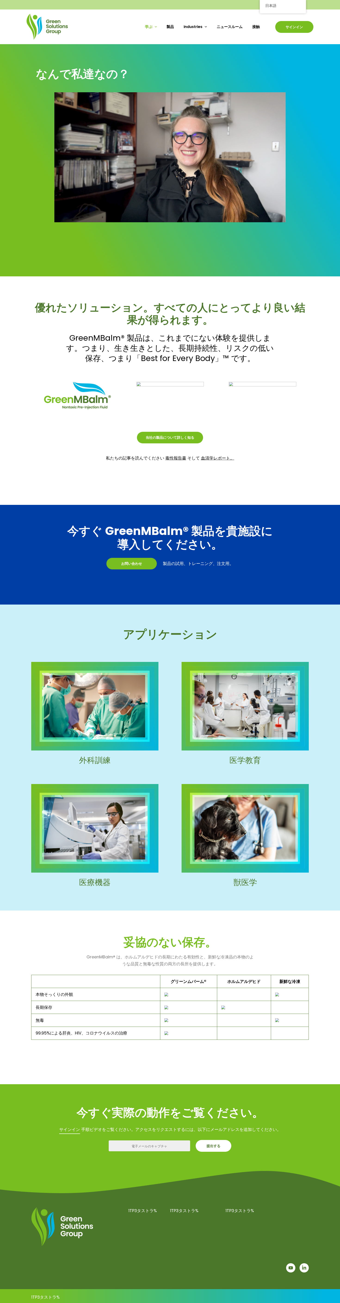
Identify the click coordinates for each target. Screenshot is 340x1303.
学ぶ (148, 26)
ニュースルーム (230, 26)
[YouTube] (290, 1267)
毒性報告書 (175, 458)
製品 (170, 26)
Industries (193, 26)
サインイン (294, 27)
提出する (213, 1145)
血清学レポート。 (217, 458)
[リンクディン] (304, 1267)
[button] (154, 26)
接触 (256, 26)
